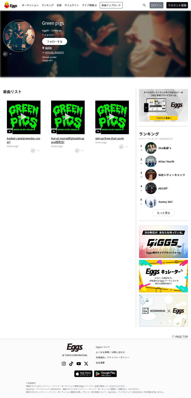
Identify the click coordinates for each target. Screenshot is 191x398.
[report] (10, 54)
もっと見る (163, 213)
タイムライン (72, 5)
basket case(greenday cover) (23, 140)
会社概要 (100, 362)
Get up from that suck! (109, 138)
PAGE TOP (181, 336)
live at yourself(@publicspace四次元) (67, 140)
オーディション (30, 5)
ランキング (48, 5)
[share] (5, 54)
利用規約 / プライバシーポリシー (113, 357)
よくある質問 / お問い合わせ (110, 352)
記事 (59, 5)
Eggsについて (103, 346)
